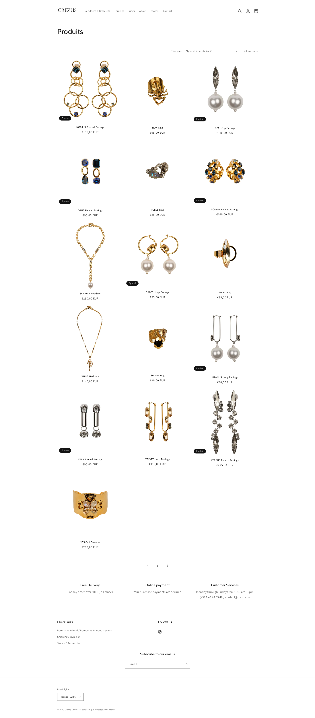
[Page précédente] (148, 566)
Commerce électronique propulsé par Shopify (93, 709)
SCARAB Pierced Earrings (225, 209)
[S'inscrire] (186, 664)
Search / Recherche (68, 643)
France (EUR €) (68, 696)
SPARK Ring (224, 292)
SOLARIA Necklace (90, 293)
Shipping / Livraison (69, 636)
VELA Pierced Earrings (90, 459)
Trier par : (176, 51)
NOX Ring (157, 127)
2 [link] (167, 565)
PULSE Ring (157, 209)
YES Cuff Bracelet (90, 542)
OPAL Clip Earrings (225, 128)
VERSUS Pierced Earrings (225, 460)
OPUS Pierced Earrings (90, 210)
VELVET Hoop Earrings (157, 459)
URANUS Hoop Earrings (225, 377)
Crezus (68, 709)
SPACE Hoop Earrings (157, 292)
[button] (240, 11)
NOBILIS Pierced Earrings (90, 127)
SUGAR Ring (157, 375)
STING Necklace (90, 376)
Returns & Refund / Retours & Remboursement (84, 630)
